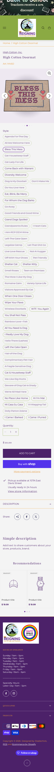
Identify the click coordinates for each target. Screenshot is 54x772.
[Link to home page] (21, 633)
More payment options (27, 471)
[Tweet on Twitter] (36, 517)
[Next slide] (49, 96)
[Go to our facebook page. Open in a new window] (6, 693)
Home (6, 43)
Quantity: (8, 425)
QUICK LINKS (9, 706)
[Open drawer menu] (4, 28)
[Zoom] (49, 73)
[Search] (43, 28)
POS (5, 744)
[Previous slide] (4, 96)
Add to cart (27, 453)
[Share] (17, 517)
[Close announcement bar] (49, 7)
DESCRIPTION (11, 504)
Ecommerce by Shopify (24, 744)
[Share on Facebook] (26, 517)
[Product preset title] (13, 583)
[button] (22, 125)
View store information (22, 491)
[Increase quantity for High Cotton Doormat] (16, 432)
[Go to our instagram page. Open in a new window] (14, 693)
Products (7, 715)
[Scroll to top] (27, 763)
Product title (8, 600)
